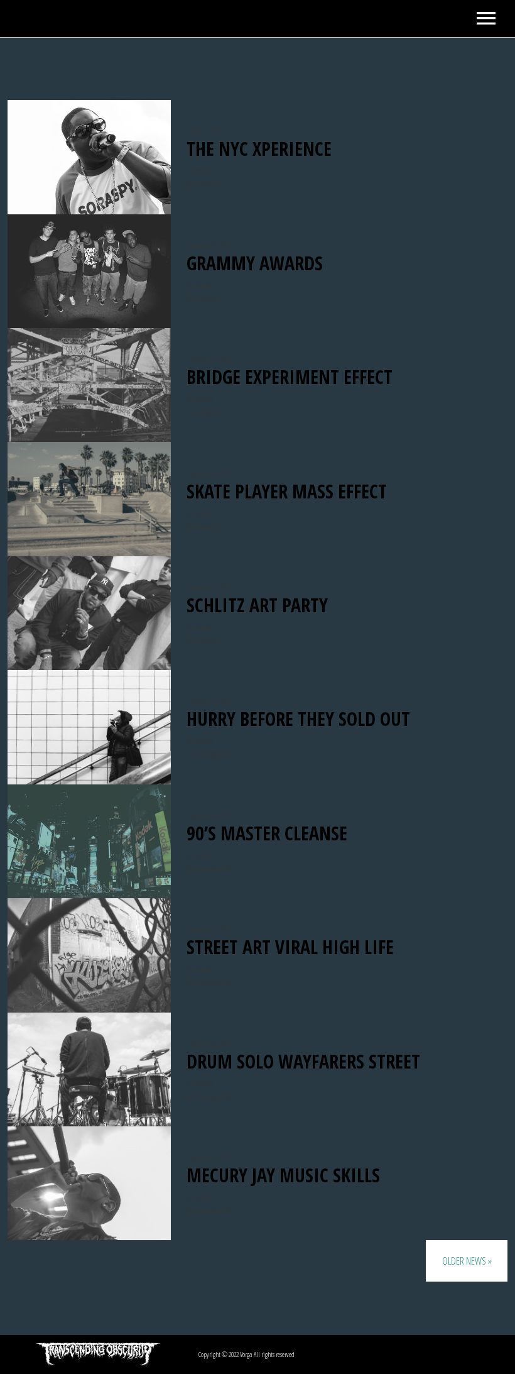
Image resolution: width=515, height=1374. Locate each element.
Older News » (467, 1261)
